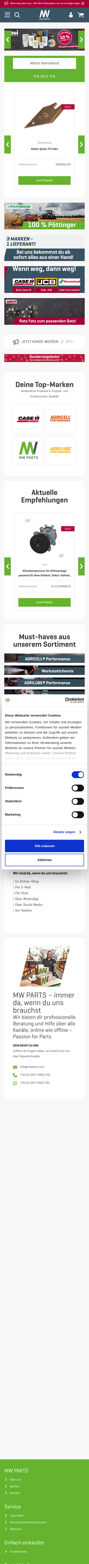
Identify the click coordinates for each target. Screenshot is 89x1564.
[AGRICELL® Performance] (60, 419)
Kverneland (44, 143)
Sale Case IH (23, 290)
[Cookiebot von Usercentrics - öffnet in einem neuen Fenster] (65, 700)
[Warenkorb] (81, 14)
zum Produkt (45, 180)
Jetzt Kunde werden (40, 342)
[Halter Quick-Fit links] (44, 116)
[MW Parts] (28, 450)
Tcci (44, 564)
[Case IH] (28, 419)
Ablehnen (44, 860)
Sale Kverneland (69, 290)
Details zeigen (64, 832)
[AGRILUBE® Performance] (60, 450)
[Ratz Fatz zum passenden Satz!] (44, 311)
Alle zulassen (45, 846)
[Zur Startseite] (44, 15)
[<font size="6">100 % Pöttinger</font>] (44, 216)
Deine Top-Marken (44, 385)
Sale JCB (46, 290)
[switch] (78, 788)
